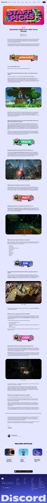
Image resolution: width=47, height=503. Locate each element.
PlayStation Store (25, 108)
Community (32, 484)
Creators (32, 483)
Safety (32, 480)
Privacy (40, 480)
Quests (32, 487)
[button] (15, 2)
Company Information (42, 487)
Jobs (24, 480)
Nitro (12, 2)
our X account (31, 422)
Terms (39, 479)
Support (32, 479)
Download (8, 2)
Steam (28, 180)
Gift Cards (17, 484)
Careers (39, 2)
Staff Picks (9, 427)
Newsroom (25, 483)
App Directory (18, 483)
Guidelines (40, 483)
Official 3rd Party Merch (34, 488)
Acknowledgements (41, 484)
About (25, 479)
